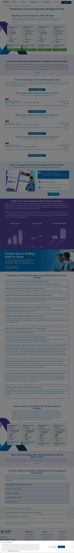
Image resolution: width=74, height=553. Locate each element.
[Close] (72, 546)
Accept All (61, 546)
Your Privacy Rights (52, 546)
